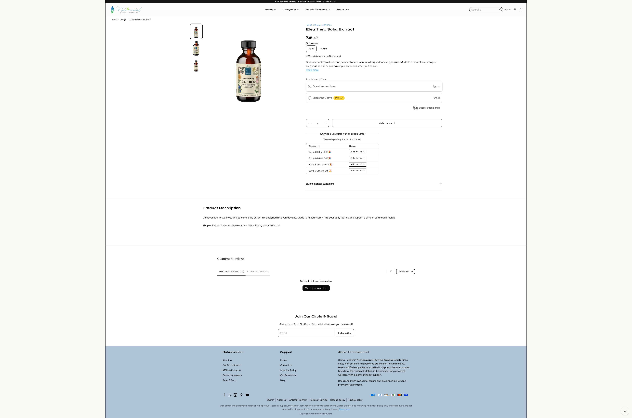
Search (270, 399)
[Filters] (391, 271)
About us (281, 399)
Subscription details (429, 107)
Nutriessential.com (294, 405)
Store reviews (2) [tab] (258, 271)
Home (114, 19)
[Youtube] (247, 395)
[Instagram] (235, 395)
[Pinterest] (241, 395)
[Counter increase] (325, 123)
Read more (312, 70)
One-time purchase (324, 86)
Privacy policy (355, 399)
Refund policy (337, 399)
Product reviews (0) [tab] (231, 271)
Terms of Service (319, 399)
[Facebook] (224, 395)
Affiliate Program (298, 399)
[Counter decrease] (310, 123)
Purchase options (316, 79)
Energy (123, 19)
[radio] (309, 86)
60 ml (311, 48)
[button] (486, 9)
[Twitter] (229, 395)
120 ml (324, 48)
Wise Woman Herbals (319, 25)
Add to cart (358, 152)
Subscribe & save (328, 97)
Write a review (316, 288)
